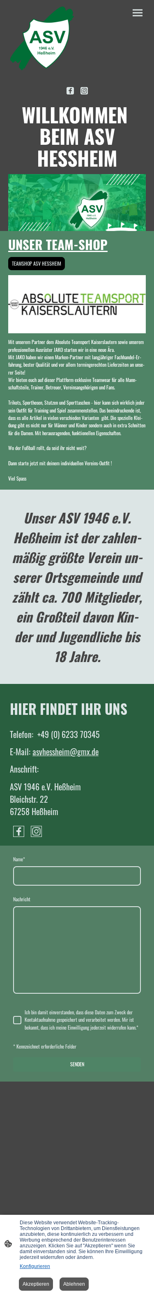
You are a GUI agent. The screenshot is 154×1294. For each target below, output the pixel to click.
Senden (77, 1064)
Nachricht (21, 899)
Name (19, 859)
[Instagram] (84, 90)
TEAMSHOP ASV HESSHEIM (36, 263)
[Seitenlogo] (42, 38)
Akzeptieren (36, 1284)
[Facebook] (70, 90)
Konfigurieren (35, 1266)
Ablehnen (74, 1284)
